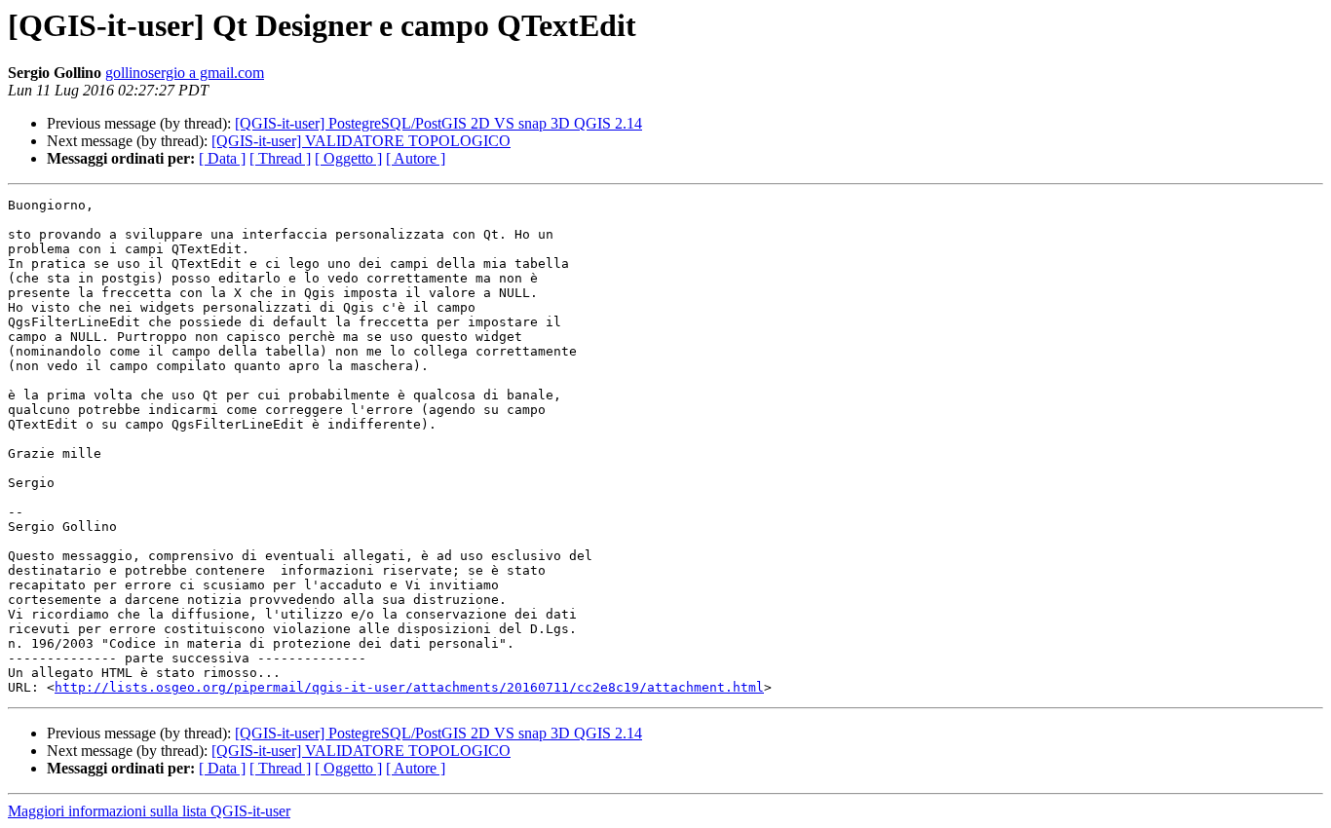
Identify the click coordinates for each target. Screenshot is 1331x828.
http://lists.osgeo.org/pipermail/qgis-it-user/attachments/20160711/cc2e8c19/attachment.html (409, 687)
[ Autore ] (415, 158)
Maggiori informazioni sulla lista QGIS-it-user (149, 811)
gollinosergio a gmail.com (184, 72)
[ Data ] (222, 158)
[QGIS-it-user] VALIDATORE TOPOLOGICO (361, 140)
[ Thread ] (280, 158)
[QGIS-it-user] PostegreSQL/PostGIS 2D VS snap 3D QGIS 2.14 (438, 123)
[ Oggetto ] (348, 158)
